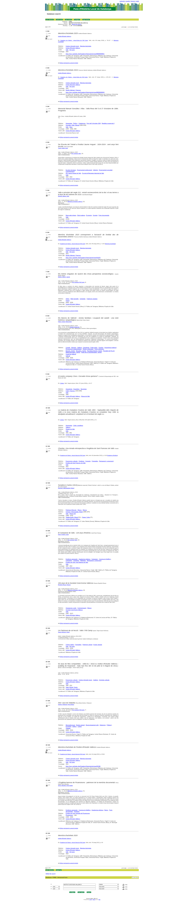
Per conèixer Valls (76, 153)
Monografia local (70, 725)
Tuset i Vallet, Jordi (63, 148)
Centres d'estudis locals (72, 46)
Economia (89, 215)
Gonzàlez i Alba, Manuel (72, 125)
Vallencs (68, 427)
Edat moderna (81, 215)
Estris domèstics (99, 349)
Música (85, 510)
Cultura (62, 383)
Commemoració (70, 171)
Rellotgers (83, 560)
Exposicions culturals (72, 461)
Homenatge (69, 123)
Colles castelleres (78, 425)
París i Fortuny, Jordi (63, 534)
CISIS (90, 899)
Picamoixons (69, 815)
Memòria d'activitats (85, 46)
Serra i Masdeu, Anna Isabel (65, 785)
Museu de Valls (85, 396)
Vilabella (68, 728)
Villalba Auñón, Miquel (72, 517)
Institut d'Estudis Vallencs (64, 36)
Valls (67, 50)
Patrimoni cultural (87, 644)
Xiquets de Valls (70, 429)
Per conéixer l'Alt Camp (78, 282)
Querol (67, 300)
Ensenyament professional (84, 170)
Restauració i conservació (106, 461)
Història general (80, 725)
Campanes (76, 560)
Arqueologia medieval (110, 347)
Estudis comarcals (74, 327)
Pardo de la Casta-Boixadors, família (91, 352)
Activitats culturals (104, 680)
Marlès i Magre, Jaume (64, 277)
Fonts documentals (104, 215)
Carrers (80, 726)
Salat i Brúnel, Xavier (72, 687)
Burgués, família (70, 351)
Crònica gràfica (70, 644)
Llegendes (82, 299)
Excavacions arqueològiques (74, 349)
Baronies (73, 347)
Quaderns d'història (112, 455)
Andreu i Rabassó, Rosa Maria (66, 704)
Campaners (69, 560)
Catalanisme (82, 123)
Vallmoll (68, 356)
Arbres (67, 299)
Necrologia (84, 389)
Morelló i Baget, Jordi (63, 196)
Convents (88, 461)
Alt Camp (72, 50)
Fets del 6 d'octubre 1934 (94, 123)
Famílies (101, 347)
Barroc (106, 810)
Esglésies (81, 461)
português (122, 1)
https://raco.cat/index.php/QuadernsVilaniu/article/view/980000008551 (85, 54)
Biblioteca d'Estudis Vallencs (75, 590)
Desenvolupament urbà (92, 725)
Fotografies (95, 461)
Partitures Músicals (71, 510)
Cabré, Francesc (70, 391)
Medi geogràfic (75, 299)
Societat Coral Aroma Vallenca (74, 610)
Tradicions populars (92, 299)
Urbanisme (103, 725)
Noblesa (79, 347)
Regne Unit (73, 513)
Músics (80, 510)
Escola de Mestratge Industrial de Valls (93, 173)
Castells (68, 347)
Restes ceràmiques (88, 349)
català (137, 1)
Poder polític (93, 347)
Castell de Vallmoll (71, 354)
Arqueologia (69, 389)
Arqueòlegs (76, 389)
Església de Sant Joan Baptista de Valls (77, 562)
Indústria (95, 170)
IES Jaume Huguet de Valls (73, 173)
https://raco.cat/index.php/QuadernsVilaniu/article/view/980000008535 (85, 92)
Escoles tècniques (71, 170)
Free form (135, 877)
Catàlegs (95, 680)
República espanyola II (108, 123)
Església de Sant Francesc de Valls (76, 463)
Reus (71, 127)
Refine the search (76, 24)
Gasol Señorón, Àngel (64, 632)
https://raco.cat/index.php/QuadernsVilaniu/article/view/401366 (83, 766)
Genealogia (86, 347)
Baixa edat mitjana (71, 215)
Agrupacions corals (71, 608)
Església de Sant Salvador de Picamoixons (78, 813)
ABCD (94, 899)
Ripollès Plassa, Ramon (64, 585)
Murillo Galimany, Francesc (73, 90)
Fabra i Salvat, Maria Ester (65, 321)
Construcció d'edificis (105, 559)
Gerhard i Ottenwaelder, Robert (66, 488)
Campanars (95, 559)
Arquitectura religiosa (84, 559)
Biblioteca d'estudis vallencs (75, 201)
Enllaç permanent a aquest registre (69, 63)
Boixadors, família (81, 351)
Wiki (99, 899)
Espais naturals (97, 644)
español (128, 1)
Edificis (74, 726)
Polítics (75, 123)
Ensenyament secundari (105, 170)
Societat (95, 215)
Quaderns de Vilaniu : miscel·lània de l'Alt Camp (74, 40)
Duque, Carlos (86, 517)
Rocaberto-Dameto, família (94, 351)
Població (109, 725)
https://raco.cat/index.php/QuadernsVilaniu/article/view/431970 (83, 257)
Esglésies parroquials (72, 559)
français (133, 1)
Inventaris (76, 811)
